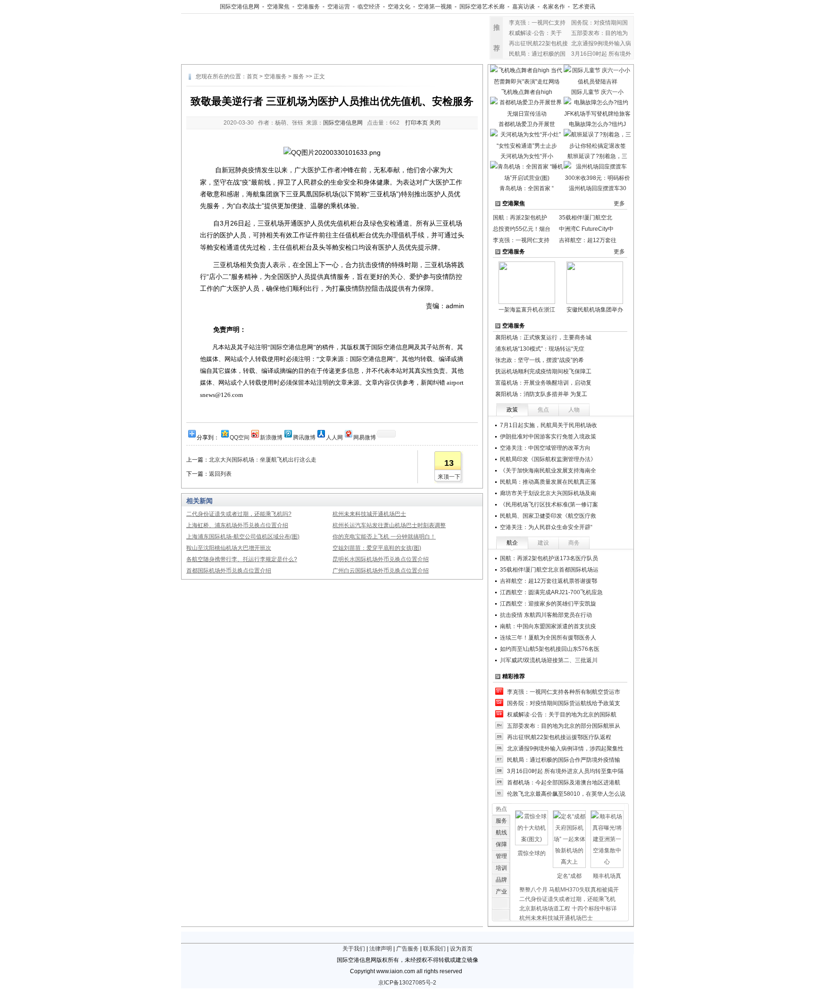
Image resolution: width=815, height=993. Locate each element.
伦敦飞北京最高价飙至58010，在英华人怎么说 (566, 794)
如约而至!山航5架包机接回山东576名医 (549, 649)
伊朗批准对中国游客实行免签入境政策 (548, 436)
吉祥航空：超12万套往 (587, 240)
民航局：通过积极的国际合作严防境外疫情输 (563, 760)
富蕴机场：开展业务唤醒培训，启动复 (543, 382)
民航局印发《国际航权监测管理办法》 (548, 459)
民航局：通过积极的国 (537, 53)
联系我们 (434, 948)
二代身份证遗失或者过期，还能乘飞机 (567, 899)
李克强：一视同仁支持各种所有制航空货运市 (563, 692)
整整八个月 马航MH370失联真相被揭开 (569, 889)
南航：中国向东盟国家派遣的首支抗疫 (548, 626)
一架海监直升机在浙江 (527, 309)
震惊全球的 (531, 853)
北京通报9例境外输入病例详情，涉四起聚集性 (565, 748)
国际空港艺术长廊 (482, 6)
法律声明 (380, 948)
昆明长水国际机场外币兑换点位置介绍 (381, 559)
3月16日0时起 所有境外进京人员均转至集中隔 (565, 771)
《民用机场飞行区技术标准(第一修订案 (549, 504)
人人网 (334, 436)
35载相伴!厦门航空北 (585, 217)
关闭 (435, 122)
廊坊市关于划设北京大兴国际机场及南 (548, 493)
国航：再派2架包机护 (520, 217)
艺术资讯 (584, 6)
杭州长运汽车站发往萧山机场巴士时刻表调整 (389, 525)
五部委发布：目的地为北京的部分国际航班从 (563, 726)
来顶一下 (449, 476)
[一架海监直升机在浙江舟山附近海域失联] (527, 282)
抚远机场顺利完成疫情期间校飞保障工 (543, 371)
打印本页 (416, 122)
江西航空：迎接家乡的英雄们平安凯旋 (548, 603)
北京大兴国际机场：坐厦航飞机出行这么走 (262, 459)
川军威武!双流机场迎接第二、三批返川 (549, 660)
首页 (252, 76)
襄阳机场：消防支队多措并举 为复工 (541, 394)
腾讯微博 (304, 436)
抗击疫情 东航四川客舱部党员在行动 (546, 615)
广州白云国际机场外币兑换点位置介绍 (381, 570)
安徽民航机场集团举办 (594, 309)
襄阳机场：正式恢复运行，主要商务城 (543, 337)
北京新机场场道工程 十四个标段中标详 (568, 908)
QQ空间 (239, 436)
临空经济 (369, 6)
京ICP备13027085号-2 (407, 982)
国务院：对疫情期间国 (599, 22)
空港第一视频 (435, 6)
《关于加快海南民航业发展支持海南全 (548, 470)
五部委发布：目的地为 (599, 33)
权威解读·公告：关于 (535, 33)
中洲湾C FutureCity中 (586, 229)
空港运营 (338, 6)
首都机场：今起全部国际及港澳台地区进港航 (563, 782)
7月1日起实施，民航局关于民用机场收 (548, 425)
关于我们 (353, 948)
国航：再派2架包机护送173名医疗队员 (549, 558)
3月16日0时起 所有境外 (601, 53)
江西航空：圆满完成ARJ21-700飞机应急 (551, 592)
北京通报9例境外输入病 (601, 43)
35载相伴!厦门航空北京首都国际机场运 (549, 569)
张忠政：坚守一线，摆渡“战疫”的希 (539, 360)
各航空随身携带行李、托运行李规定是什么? (241, 559)
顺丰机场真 (607, 876)
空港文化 (399, 6)
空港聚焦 (278, 6)
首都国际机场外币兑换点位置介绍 (228, 570)
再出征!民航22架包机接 (538, 43)
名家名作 (553, 6)
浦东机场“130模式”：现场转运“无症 (539, 348)
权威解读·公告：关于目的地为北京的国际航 (561, 714)
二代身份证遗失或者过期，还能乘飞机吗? (238, 514)
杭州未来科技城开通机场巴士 (369, 514)
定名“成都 (569, 876)
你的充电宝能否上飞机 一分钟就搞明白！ (384, 536)
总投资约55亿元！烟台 (521, 229)
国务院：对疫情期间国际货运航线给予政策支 (563, 703)
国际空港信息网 (239, 6)
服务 (298, 76)
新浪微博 (271, 436)
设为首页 (461, 948)
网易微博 (364, 436)
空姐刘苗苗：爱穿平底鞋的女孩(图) (377, 548)
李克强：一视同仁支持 (537, 22)
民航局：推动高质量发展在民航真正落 (548, 482)
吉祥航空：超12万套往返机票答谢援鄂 (548, 581)
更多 (619, 203)
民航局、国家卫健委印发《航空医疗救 (548, 516)
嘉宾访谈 (523, 6)
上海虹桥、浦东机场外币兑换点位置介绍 (237, 525)
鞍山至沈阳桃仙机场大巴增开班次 (228, 548)
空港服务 (308, 6)
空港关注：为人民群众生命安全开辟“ (546, 527)
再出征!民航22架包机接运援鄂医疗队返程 (559, 737)
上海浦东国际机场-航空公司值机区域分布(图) (242, 536)
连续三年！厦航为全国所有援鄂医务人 (548, 637)
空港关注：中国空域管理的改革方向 (545, 448)
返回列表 (220, 474)
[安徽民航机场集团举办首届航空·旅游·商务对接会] (594, 282)
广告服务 (407, 948)
